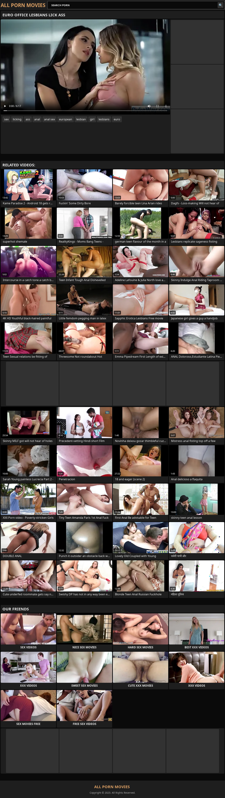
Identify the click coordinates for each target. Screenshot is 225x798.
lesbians (104, 119)
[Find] (221, 5)
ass (28, 119)
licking (17, 119)
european (65, 119)
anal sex (49, 119)
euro (117, 119)
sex (6, 119)
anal (37, 119)
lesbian (81, 119)
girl (92, 119)
